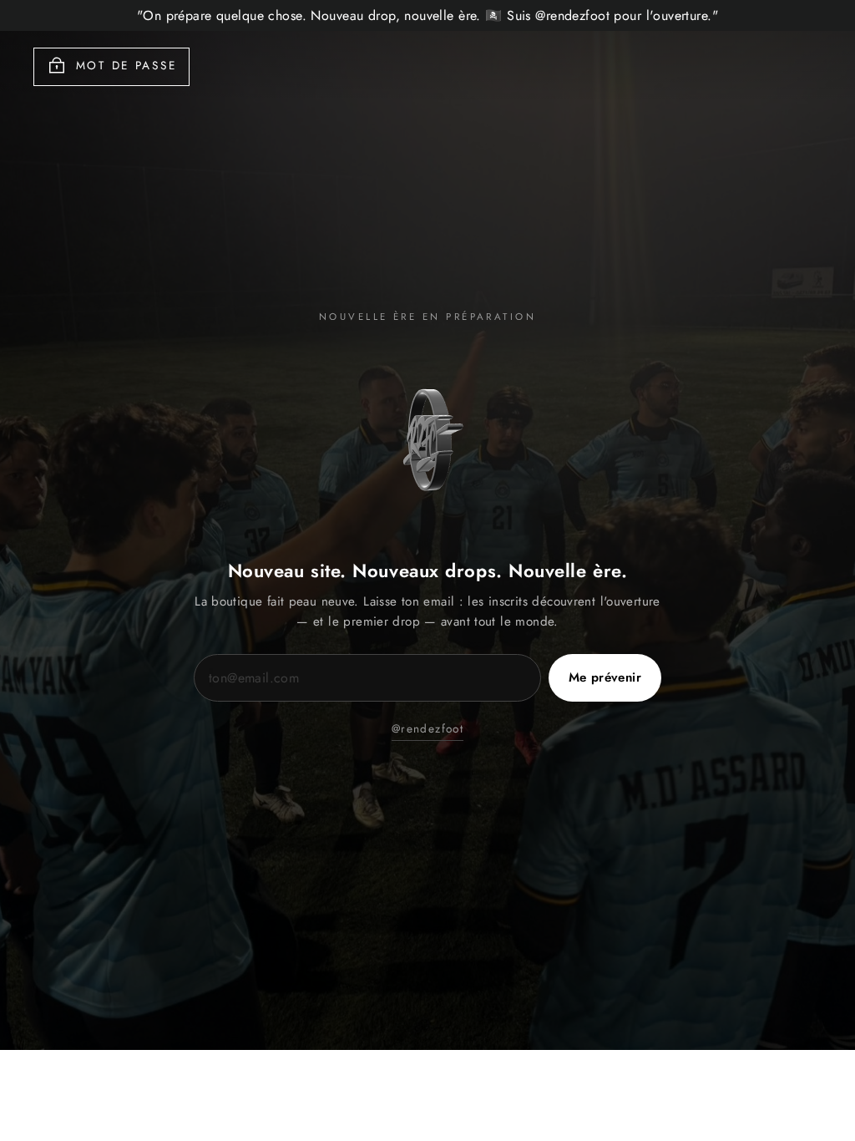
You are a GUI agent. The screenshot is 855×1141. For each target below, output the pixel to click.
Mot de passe (126, 65)
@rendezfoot (427, 728)
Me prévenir (605, 677)
